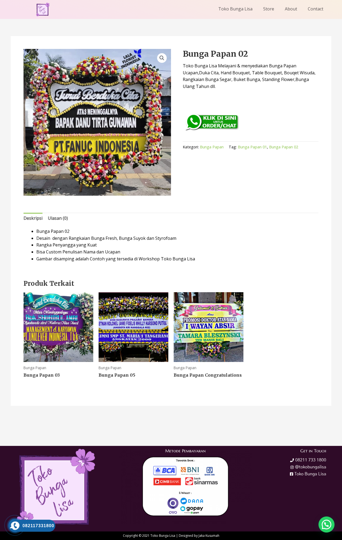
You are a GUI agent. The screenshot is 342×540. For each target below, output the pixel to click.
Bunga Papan (212, 146)
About (291, 9)
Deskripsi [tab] (33, 218)
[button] (162, 58)
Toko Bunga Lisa (235, 9)
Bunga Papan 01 (252, 146)
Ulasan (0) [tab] (58, 218)
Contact (315, 9)
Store (268, 9)
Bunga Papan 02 (283, 146)
